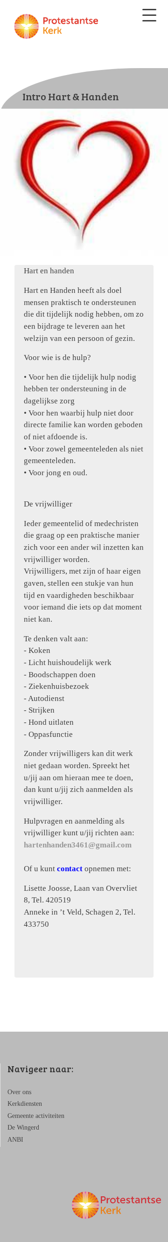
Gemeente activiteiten (35, 1115)
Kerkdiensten (24, 1103)
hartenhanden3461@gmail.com (78, 844)
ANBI (15, 1139)
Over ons (19, 1092)
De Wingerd (23, 1127)
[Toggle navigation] (149, 15)
